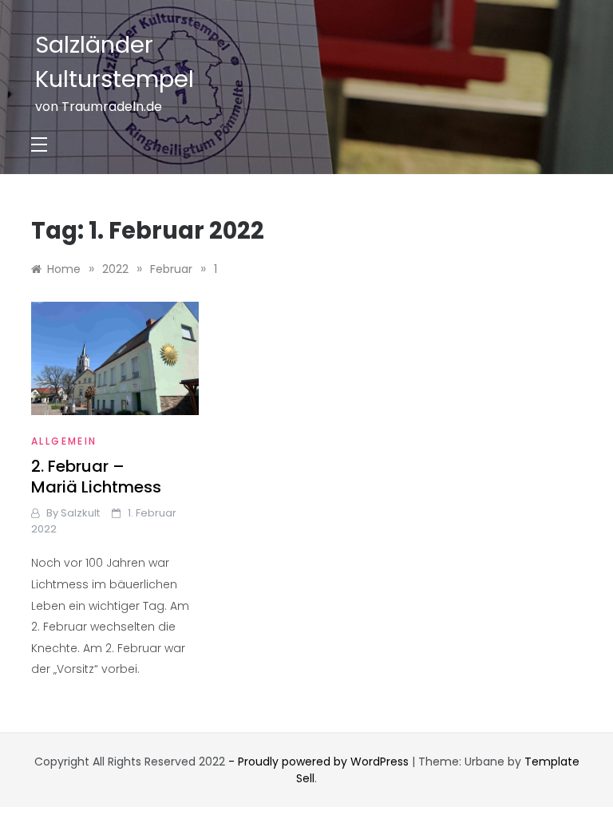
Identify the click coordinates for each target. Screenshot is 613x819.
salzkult (80, 512)
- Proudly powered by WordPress (320, 762)
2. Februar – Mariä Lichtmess (96, 476)
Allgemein (64, 441)
